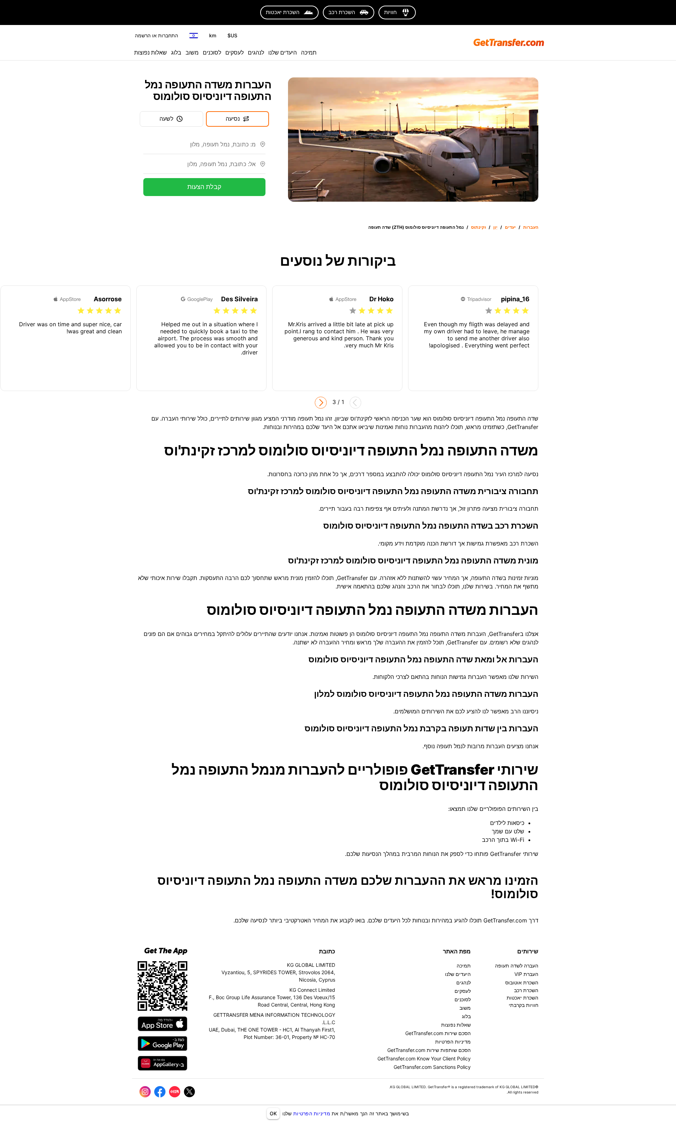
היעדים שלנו (282, 52)
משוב (192, 52)
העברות (530, 227)
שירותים (527, 951)
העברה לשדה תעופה (516, 966)
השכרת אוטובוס (521, 982)
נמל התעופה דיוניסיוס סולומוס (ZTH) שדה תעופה (416, 227)
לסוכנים (212, 52)
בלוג (176, 52)
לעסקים (234, 52)
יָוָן (495, 227)
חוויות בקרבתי (523, 1005)
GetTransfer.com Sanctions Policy (432, 1067)
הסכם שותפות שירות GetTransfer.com (429, 1050)
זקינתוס (478, 227)
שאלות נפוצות (150, 52)
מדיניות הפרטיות (311, 1113)
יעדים (510, 227)
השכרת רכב (526, 990)
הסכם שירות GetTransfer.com (438, 1033)
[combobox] (199, 147)
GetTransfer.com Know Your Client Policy (424, 1058)
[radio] (525, 311)
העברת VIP (526, 974)
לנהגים (256, 52)
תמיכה (309, 52)
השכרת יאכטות (522, 998)
